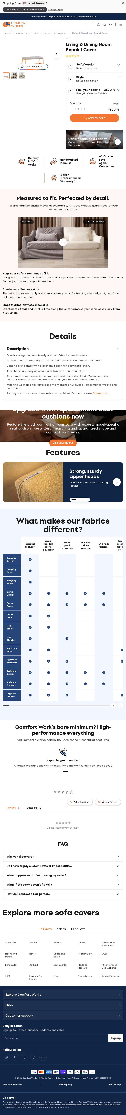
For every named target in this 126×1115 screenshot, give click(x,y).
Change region (55, 9)
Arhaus (57, 942)
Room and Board (11, 955)
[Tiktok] (33, 1057)
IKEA (7, 976)
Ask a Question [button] (81, 801)
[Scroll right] (120, 705)
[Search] (104, 24)
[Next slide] (117, 482)
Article (33, 942)
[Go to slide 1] (6, 75)
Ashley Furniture (110, 976)
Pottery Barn (85, 953)
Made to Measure (82, 966)
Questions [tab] (32, 807)
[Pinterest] (15, 1057)
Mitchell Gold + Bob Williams (110, 966)
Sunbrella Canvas (12, 672)
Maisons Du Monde (35, 977)
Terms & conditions (12, 1084)
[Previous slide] (9, 482)
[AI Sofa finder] (98, 24)
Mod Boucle (10, 627)
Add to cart (96, 118)
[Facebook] (24, 1057)
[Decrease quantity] (72, 109)
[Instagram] (6, 1057)
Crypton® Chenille (11, 695)
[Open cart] (110, 24)
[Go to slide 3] (22, 75)
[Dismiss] (123, 3)
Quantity (75, 103)
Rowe (32, 953)
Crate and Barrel (59, 955)
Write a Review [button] (109, 801)
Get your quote (63, 442)
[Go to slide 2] (14, 75)
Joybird (33, 965)
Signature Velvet (12, 650)
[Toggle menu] (120, 24)
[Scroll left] (113, 705)
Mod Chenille (11, 638)
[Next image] (56, 54)
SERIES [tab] (61, 929)
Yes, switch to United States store (24, 9)
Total (116, 103)
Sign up (116, 1038)
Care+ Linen (10, 616)
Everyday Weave (11, 582)
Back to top (115, 1084)
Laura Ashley (60, 965)
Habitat (82, 942)
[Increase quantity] (84, 109)
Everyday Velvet (11, 570)
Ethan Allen (11, 965)
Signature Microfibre (11, 661)
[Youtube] (43, 1057)
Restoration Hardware (108, 944)
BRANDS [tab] (46, 929)
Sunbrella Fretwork (12, 683)
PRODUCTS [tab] (78, 929)
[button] (94, 66)
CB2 (104, 953)
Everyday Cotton (11, 559)
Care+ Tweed (10, 604)
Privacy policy (65, 1084)
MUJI (56, 976)
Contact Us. (100, 393)
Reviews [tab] (11, 807)
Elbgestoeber (85, 976)
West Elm (10, 942)
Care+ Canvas (10, 593)
